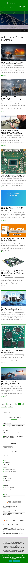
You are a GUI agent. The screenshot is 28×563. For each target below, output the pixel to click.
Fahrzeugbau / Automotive (9, 469)
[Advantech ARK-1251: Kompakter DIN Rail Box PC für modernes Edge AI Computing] (13, 198)
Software (6, 494)
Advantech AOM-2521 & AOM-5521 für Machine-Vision (12, 351)
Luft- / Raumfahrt (7, 478)
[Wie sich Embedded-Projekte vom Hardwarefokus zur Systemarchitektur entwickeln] (13, 87)
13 (5, 406)
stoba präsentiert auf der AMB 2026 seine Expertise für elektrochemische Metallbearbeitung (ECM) (13, 529)
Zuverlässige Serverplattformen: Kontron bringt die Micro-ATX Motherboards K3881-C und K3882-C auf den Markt (13, 273)
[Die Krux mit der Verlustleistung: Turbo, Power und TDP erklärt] (13, 52)
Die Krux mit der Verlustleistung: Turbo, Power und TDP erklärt (12, 63)
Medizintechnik (7, 483)
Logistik (5, 476)
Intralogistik (6, 474)
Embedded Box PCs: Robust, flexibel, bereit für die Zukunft (13, 239)
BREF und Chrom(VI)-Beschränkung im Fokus (13, 533)
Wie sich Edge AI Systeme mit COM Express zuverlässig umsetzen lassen (13, 176)
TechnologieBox (14, 502)
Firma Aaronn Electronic (18, 65)
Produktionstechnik (8, 489)
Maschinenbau (7, 480)
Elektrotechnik (7, 462)
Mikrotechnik (6, 485)
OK (10, 560)
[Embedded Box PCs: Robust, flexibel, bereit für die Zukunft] (13, 230)
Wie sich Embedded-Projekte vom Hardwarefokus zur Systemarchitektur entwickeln (12, 98)
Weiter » (10, 406)
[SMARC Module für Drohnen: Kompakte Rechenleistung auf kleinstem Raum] (13, 373)
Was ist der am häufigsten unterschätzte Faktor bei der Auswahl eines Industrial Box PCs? (12, 132)
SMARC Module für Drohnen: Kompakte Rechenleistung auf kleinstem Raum (11, 383)
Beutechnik (6, 458)
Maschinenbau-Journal (15, 520)
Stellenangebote (7, 496)
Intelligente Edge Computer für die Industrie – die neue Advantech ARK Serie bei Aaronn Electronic (13, 309)
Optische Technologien (9, 487)
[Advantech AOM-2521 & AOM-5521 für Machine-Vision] (13, 336)
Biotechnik (6, 460)
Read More (3, 75)
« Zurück (9, 404)
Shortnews (6, 492)
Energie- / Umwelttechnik (9, 464)
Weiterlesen (16, 560)
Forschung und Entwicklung (10, 471)
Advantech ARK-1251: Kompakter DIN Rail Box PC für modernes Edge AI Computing (13, 209)
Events (5, 467)
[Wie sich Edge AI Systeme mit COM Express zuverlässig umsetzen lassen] (13, 161)
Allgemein (6, 455)
